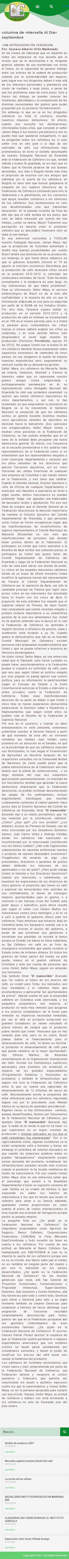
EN (63, 6)
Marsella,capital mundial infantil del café (29, 1461)
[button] (37, 6)
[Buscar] (64, 1431)
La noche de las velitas (18, 1479)
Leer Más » (10, 1452)
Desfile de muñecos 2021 (19, 1443)
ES (67, 6)
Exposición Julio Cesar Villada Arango (27, 1539)
